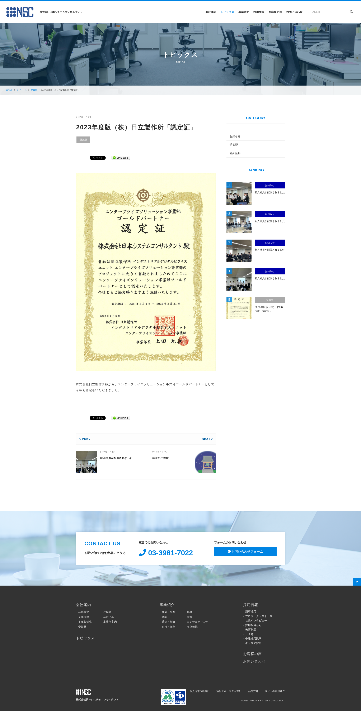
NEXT (206, 439)
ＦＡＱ (249, 634)
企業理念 (83, 617)
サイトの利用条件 (275, 691)
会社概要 (83, 612)
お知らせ (235, 136)
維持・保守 (168, 626)
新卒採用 (250, 611)
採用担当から (253, 625)
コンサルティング (197, 621)
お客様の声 (275, 12)
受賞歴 (34, 90)
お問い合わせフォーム (247, 551)
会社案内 (211, 12)
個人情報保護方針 (200, 691)
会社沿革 (108, 617)
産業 (164, 617)
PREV (86, 439)
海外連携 (192, 626)
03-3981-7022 (169, 552)
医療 (189, 617)
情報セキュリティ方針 (229, 691)
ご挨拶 (107, 612)
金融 (189, 612)
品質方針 (253, 691)
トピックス (227, 12)
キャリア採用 (253, 643)
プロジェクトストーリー (260, 616)
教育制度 (250, 629)
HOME (9, 90)
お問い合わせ (294, 12)
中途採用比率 (253, 638)
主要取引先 (85, 621)
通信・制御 (168, 621)
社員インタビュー (256, 620)
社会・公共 (168, 612)
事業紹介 (243, 12)
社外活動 (235, 153)
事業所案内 (110, 621)
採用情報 (258, 12)
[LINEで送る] (121, 157)
